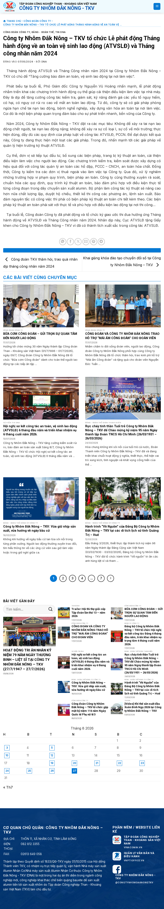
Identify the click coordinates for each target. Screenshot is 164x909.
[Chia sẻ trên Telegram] (101, 241)
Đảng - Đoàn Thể (43, 32)
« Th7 (8, 787)
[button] (157, 6)
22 (119, 763)
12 (52, 755)
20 (74, 763)
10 (7, 755)
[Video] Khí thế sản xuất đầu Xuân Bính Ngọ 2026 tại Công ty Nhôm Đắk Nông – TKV (142, 707)
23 (142, 763)
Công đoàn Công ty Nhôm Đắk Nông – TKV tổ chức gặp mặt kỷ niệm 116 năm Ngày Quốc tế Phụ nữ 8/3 (90, 709)
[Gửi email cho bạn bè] (85, 241)
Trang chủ (14, 21)
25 (29, 770)
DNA (44, 61)
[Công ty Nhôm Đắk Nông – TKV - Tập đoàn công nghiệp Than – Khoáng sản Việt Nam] (9, 6)
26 (52, 770)
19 (52, 763)
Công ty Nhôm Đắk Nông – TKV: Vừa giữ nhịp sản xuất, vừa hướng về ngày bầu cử (39, 528)
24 (7, 770)
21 (97, 763)
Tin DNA (60, 32)
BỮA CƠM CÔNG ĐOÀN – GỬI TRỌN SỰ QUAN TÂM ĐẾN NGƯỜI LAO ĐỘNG (40, 336)
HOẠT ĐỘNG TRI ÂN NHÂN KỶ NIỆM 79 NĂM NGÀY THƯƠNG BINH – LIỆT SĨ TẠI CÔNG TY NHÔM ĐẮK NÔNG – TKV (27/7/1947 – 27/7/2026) (27, 659)
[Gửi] (50, 609)
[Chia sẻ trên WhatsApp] (62, 241)
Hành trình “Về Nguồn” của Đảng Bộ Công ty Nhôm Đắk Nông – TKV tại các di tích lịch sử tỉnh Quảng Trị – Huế (122, 531)
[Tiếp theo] (110, 578)
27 (74, 770)
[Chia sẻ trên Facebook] (70, 241)
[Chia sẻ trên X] (78, 241)
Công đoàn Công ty (37, 21)
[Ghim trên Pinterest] (93, 241)
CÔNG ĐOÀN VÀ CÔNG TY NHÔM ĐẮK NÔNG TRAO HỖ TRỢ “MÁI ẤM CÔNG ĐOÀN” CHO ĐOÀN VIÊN (122, 336)
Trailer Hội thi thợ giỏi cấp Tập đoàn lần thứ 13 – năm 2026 (88, 612)
